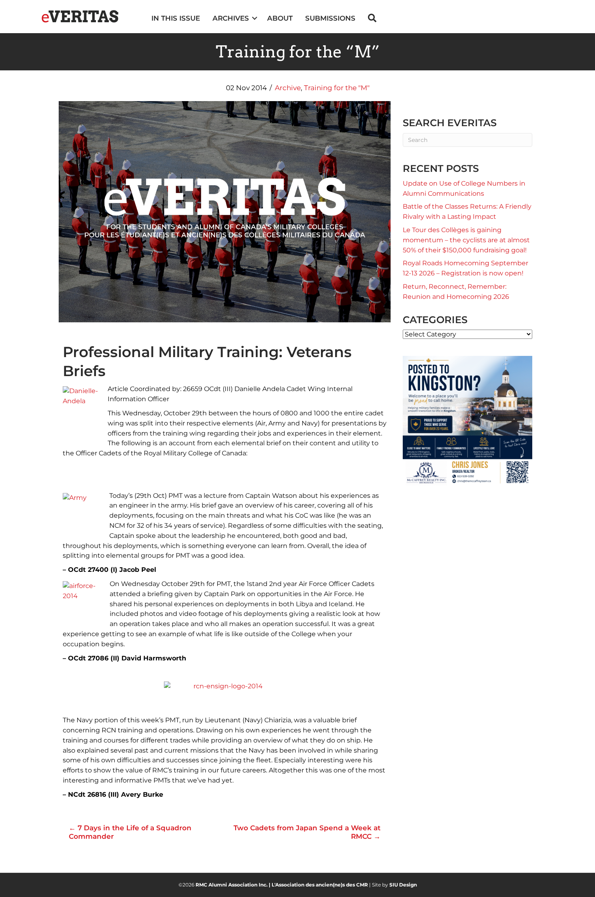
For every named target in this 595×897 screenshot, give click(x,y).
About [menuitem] (280, 18)
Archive (288, 88)
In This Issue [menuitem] (175, 18)
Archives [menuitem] (230, 18)
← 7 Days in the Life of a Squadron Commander (130, 832)
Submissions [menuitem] (330, 18)
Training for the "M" (337, 88)
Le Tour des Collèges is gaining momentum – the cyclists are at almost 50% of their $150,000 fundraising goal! (466, 240)
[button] (255, 18)
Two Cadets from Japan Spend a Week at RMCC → (307, 832)
